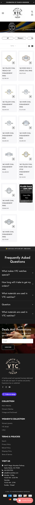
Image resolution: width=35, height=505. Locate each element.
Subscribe (8, 347)
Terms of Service (7, 454)
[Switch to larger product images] (29, 46)
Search (4, 441)
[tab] (8, 38)
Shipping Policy (7, 451)
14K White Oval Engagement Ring (25, 104)
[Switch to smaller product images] (32, 46)
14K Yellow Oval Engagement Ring (8, 104)
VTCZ (3, 430)
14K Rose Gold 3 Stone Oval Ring (25, 69)
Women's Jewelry (7, 423)
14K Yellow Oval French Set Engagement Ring (8, 72)
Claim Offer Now (26, 196)
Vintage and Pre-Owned (9, 412)
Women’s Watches (7, 409)
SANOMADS (27, 491)
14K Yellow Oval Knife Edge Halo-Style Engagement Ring (25, 169)
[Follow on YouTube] (9, 387)
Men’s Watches (6, 406)
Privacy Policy (6, 444)
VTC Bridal (5, 427)
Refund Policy (6, 448)
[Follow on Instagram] (6, 387)
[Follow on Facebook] (3, 387)
